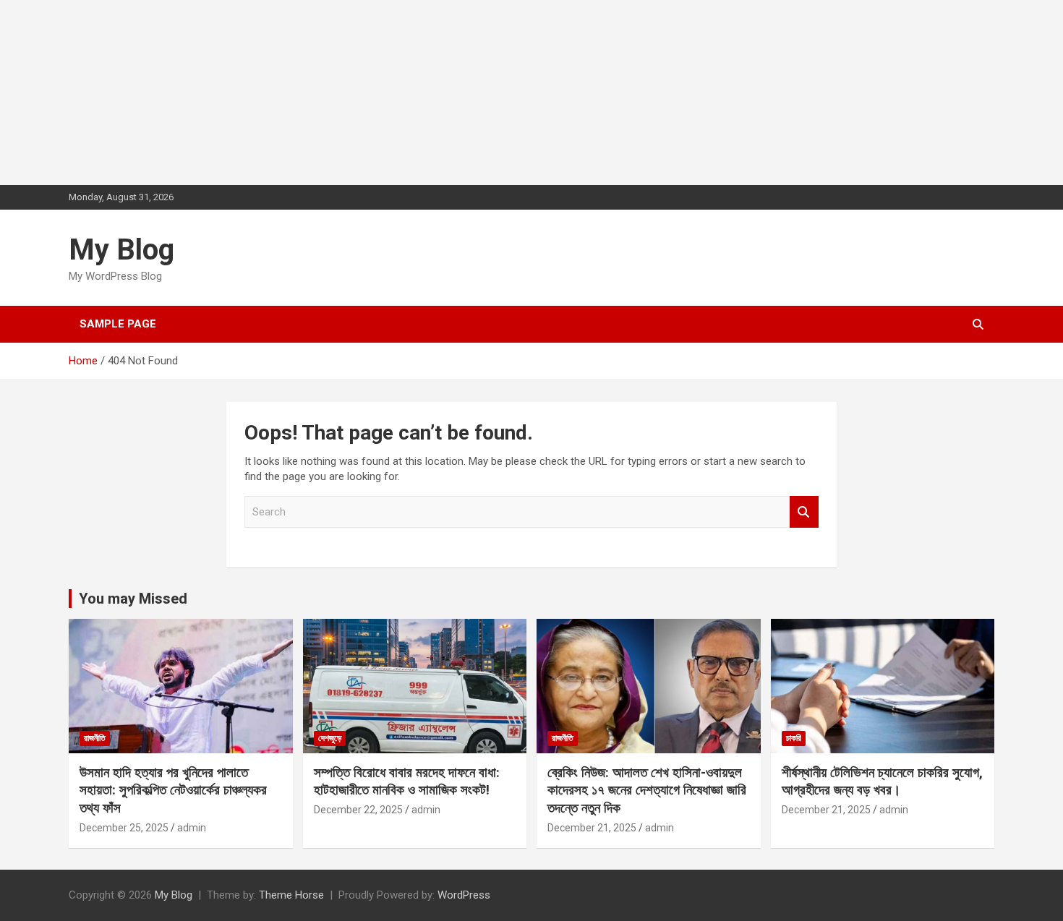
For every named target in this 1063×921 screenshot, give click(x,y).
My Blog (121, 250)
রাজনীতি (95, 738)
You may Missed (133, 598)
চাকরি (793, 738)
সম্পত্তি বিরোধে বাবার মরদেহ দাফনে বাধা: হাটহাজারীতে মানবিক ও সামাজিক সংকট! (407, 781)
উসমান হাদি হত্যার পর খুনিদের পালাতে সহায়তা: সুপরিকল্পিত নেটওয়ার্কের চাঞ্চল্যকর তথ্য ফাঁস (173, 790)
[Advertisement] (108, 90)
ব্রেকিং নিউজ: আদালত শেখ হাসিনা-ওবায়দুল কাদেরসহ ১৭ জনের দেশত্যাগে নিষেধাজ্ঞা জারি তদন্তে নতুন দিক (646, 790)
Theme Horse (291, 894)
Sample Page (118, 323)
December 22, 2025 (358, 809)
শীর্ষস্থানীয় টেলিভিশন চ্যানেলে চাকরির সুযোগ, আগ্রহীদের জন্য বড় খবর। (882, 781)
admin (191, 828)
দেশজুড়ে (329, 738)
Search (804, 512)
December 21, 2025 (591, 828)
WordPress (463, 894)
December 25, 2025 (124, 828)
